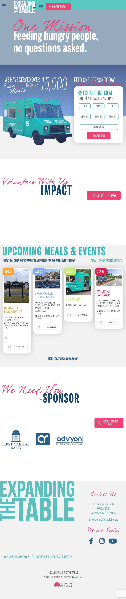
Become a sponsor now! (110, 423)
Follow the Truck (40, 557)
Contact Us (66, 557)
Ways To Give (24, 557)
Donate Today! (59, 7)
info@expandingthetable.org (103, 519)
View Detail (20, 347)
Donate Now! (99, 136)
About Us (55, 557)
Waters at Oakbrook (103, 293)
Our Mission (10, 557)
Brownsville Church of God (45, 295)
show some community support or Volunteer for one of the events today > (39, 260)
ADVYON (78, 576)
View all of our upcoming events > (107, 260)
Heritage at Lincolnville (13, 310)
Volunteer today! (106, 195)
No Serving (73, 300)
